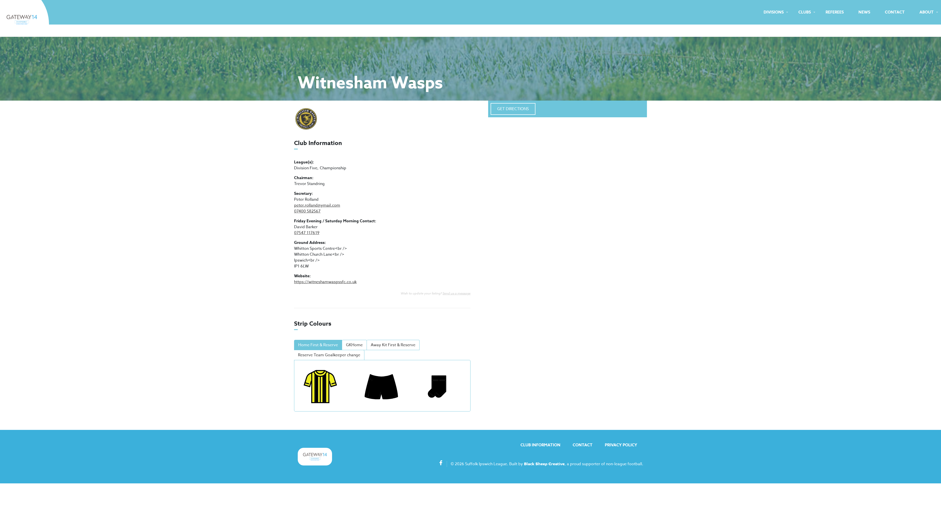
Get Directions (513, 109)
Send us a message (456, 293)
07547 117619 (306, 233)
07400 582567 (307, 211)
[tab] (318, 345)
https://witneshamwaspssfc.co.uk (325, 282)
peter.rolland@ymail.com (317, 205)
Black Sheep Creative (544, 464)
